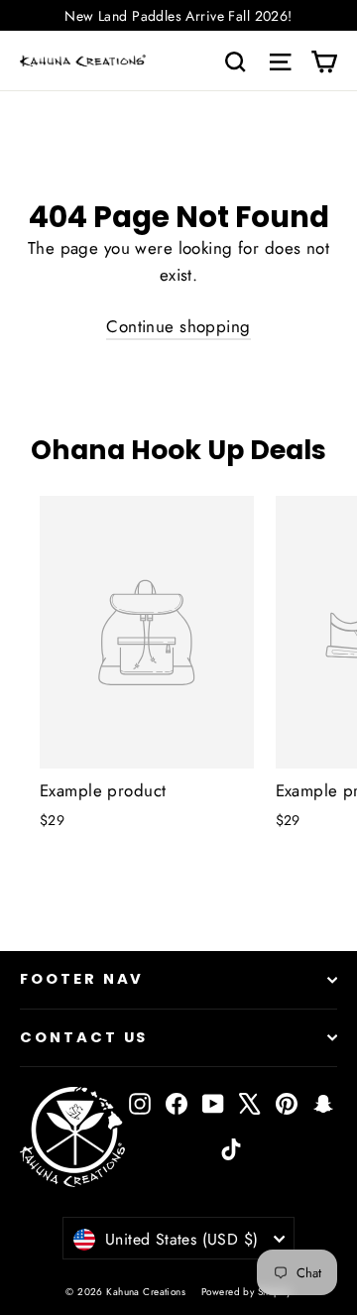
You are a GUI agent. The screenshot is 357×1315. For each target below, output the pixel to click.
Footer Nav (82, 979)
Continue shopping (178, 326)
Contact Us (84, 1037)
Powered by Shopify (246, 1291)
